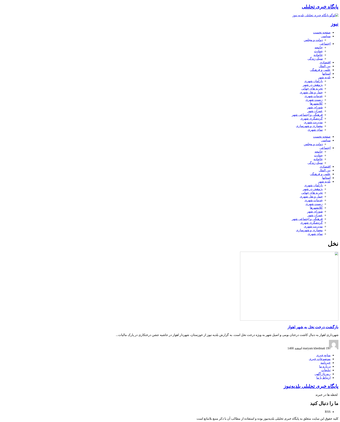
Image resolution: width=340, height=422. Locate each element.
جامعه (319, 47)
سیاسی (326, 36)
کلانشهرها (316, 103)
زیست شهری (314, 99)
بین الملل (325, 66)
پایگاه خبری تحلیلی (320, 6)
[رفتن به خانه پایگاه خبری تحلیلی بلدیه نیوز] (315, 15)
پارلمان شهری (313, 81)
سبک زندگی (315, 58)
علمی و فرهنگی (320, 69)
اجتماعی (325, 43)
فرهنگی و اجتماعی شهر (307, 114)
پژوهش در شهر (313, 84)
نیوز (334, 23)
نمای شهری (315, 129)
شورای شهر (315, 107)
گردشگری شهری (311, 118)
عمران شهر (315, 111)
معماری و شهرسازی (309, 126)
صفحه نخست (322, 32)
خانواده (318, 55)
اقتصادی (325, 62)
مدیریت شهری (313, 122)
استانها (326, 73)
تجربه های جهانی (312, 88)
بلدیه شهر (324, 77)
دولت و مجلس (313, 40)
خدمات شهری (313, 96)
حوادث (318, 51)
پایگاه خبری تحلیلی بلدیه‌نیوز (311, 386)
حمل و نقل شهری (311, 92)
